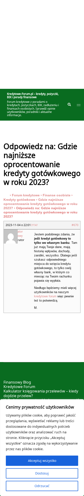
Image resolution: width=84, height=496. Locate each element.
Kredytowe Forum (19, 386)
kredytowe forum (45, 296)
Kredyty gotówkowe (19, 199)
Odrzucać (42, 486)
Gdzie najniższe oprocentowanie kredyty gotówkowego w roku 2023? (40, 204)
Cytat (34, 225)
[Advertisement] (42, 44)
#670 (75, 225)
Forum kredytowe (26, 195)
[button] (69, 105)
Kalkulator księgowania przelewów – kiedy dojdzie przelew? (41, 393)
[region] (42, 447)
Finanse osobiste (56, 195)
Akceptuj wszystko (42, 460)
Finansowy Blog (17, 382)
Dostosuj (42, 473)
